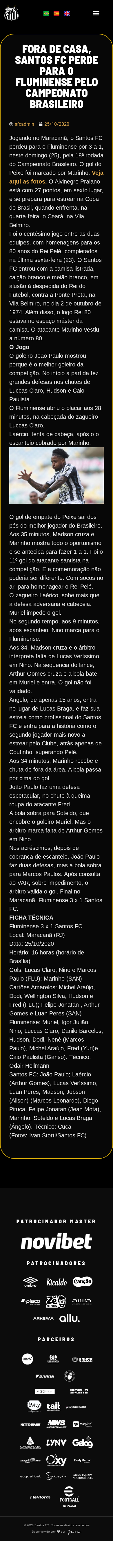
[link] (19, 13)
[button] (96, 13)
